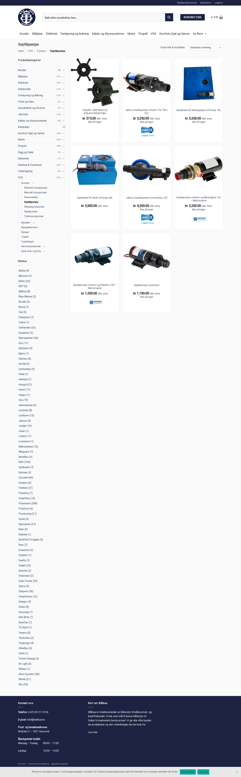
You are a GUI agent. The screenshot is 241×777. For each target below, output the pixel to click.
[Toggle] (64, 70)
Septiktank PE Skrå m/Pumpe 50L (95, 197)
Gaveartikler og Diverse (31, 108)
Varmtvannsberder (31, 246)
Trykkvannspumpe (33, 216)
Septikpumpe (31, 202)
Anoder (24, 33)
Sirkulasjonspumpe (34, 206)
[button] (219, 2)
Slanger (25, 232)
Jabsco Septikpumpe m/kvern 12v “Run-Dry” (146, 112)
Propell (143, 33)
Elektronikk (24, 89)
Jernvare (23, 114)
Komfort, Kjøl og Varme (175, 33)
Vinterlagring (25, 171)
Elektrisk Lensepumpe (35, 187)
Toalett (25, 237)
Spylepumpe (30, 211)
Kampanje (23, 126)
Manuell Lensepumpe (35, 192)
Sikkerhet (23, 158)
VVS (153, 33)
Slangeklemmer (29, 227)
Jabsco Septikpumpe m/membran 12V (146, 197)
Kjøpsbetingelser (59, 764)
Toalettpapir (27, 241)
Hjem (21, 51)
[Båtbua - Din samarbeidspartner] (28, 17)
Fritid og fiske (26, 101)
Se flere (198, 33)
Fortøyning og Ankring (74, 33)
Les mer (93, 732)
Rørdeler (25, 222)
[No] (237, 773)
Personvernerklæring (38, 764)
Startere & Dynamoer (30, 164)
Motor (131, 33)
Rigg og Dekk (25, 152)
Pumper (41, 51)
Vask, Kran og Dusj (31, 251)
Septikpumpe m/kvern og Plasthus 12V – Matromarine (95, 287)
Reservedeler (31, 197)
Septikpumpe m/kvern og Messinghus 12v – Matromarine (198, 199)
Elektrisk (51, 33)
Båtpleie (37, 33)
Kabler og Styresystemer (108, 33)
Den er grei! (187, 771)
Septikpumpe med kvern (147, 285)
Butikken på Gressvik (187, 2)
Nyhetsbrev (205, 2)
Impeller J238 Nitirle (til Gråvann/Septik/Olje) (95, 112)
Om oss (22, 764)
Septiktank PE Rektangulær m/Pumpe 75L (198, 110)
